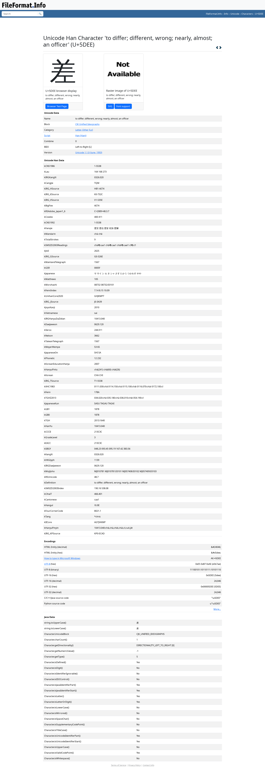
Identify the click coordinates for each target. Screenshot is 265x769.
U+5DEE (259, 13)
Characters (247, 13)
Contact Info (148, 765)
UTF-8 (47, 563)
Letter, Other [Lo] (84, 129)
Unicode (234, 13)
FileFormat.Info (214, 13)
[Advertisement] (134, 26)
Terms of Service (118, 765)
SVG (110, 106)
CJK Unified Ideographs (87, 124)
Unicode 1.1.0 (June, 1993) (88, 152)
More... (217, 609)
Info (226, 13)
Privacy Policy (134, 765)
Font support (123, 106)
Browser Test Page (57, 106)
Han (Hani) (80, 135)
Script (47, 135)
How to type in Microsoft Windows (62, 558)
